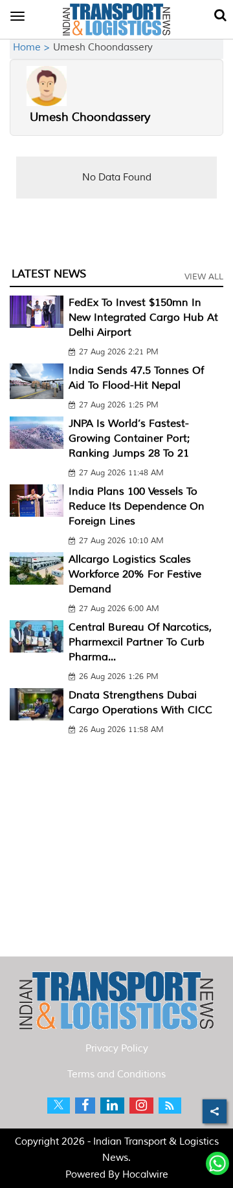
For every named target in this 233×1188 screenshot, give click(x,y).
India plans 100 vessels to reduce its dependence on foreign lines (137, 506)
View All (203, 277)
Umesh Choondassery (90, 117)
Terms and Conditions (116, 1074)
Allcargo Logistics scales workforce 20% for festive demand (135, 574)
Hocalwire (145, 1175)
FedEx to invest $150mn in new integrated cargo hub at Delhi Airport (143, 317)
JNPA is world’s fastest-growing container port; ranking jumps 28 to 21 (129, 438)
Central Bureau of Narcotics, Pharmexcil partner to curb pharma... (140, 642)
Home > (33, 47)
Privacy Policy (116, 1048)
